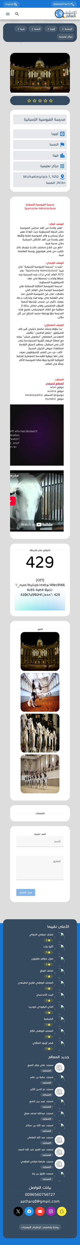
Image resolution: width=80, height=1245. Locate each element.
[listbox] (40, 992)
